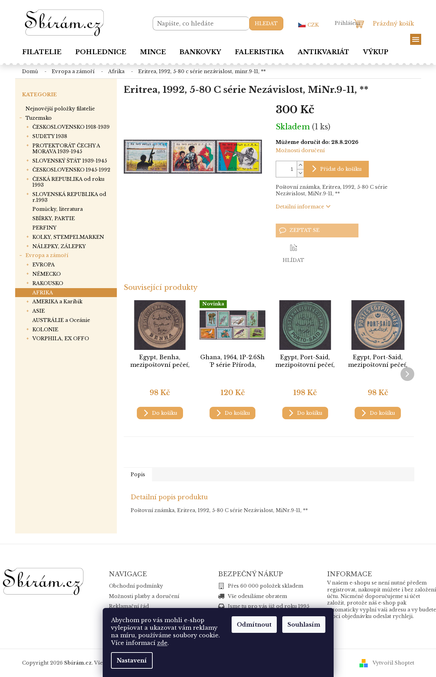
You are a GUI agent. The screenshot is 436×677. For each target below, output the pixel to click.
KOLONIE (45, 329)
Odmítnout (254, 624)
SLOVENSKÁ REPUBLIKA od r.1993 (69, 197)
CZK (313, 25)
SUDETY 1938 (49, 136)
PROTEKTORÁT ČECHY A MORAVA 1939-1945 (66, 149)
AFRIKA (42, 293)
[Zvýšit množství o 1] (300, 165)
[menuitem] (41, 52)
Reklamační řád (129, 606)
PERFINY (44, 228)
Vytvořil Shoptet (393, 662)
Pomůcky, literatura (57, 209)
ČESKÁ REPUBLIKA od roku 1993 (68, 182)
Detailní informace (300, 207)
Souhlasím (303, 624)
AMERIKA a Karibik (57, 301)
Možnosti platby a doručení (144, 596)
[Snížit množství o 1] (300, 173)
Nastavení (132, 660)
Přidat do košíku (341, 169)
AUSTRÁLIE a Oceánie (61, 320)
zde (162, 642)
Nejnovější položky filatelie (60, 109)
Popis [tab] (138, 474)
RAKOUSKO (47, 283)
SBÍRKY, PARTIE (53, 218)
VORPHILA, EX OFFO (60, 338)
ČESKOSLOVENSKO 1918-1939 (71, 127)
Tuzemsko (39, 118)
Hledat (266, 23)
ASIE (38, 311)
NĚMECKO (46, 274)
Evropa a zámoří (47, 255)
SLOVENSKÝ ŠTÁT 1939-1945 (69, 161)
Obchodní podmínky (136, 586)
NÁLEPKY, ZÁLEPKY (59, 246)
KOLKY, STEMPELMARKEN (68, 237)
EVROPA (43, 265)
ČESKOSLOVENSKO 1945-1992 (71, 170)
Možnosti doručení (300, 150)
